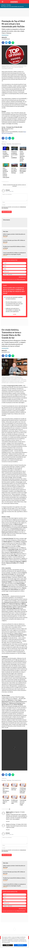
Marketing (9, 143)
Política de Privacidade (21, 279)
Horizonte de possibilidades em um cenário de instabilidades (14, 154)
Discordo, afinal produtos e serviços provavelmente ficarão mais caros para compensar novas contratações (14, 304)
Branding (4, 143)
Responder (8, 821)
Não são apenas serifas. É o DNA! (6, 802)
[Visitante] (3, 813)
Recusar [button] (7, 945)
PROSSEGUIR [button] (20, 945)
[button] (2, 1)
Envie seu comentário (7, 211)
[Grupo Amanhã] (14, 2)
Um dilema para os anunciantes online (14, 802)
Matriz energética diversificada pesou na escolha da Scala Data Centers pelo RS (6, 173)
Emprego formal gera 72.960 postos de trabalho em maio (6, 154)
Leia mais (14, 929)
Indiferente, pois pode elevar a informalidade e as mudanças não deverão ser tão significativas (13, 310)
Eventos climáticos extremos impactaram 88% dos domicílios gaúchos (22, 156)
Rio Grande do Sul (16, 143)
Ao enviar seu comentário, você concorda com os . (14, 208)
